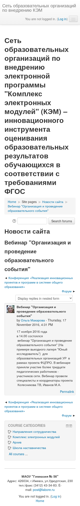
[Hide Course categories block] (67, 426)
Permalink (67, 391)
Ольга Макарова (33, 320)
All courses (16, 454)
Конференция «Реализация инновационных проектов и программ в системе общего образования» (38, 282)
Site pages (29, 201)
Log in (62, 19)
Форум (67, 291)
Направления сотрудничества (34, 431)
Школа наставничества (29, 447)
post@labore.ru (44, 489)
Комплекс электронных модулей (36, 437)
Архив (17, 442)
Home (40, 500)
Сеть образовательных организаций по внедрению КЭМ (39, 7)
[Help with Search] (14, 220)
